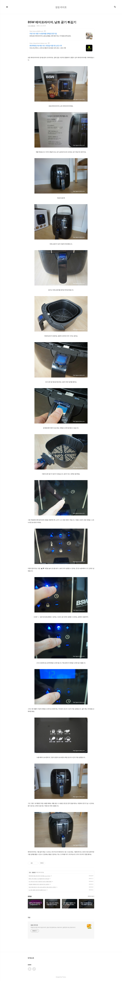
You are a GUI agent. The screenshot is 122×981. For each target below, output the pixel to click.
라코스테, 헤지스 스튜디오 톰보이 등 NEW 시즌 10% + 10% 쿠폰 (48, 48)
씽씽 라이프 (34, 925)
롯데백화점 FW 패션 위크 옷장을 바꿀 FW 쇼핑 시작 (46, 46)
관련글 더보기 (91, 896)
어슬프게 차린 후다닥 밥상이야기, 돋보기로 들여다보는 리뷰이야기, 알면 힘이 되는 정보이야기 (53, 927)
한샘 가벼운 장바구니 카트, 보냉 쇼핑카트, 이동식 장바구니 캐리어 (42, 887)
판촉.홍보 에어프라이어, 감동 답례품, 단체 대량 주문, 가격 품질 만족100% (50, 36)
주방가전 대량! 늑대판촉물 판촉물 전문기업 (43, 34)
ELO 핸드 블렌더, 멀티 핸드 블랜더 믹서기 (37, 890)
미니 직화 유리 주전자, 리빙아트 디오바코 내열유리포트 (40, 881)
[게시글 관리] (36, 863)
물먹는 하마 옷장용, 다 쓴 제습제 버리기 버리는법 (39, 878)
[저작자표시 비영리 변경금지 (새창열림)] (47, 863)
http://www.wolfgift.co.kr (36, 31)
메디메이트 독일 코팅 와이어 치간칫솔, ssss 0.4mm (39, 876)
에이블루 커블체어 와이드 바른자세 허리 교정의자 (39, 884)
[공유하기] (34, 863)
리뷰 (30, 872)
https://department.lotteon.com (38, 43)
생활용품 (34, 872)
